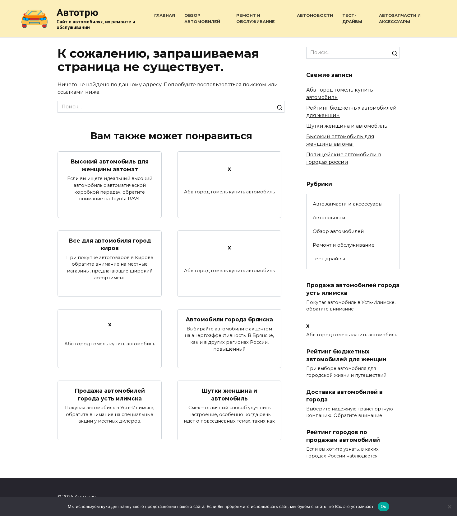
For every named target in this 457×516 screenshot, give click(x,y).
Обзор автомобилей (338, 231)
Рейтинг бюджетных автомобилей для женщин (346, 355)
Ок (383, 506)
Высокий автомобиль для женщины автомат (110, 165)
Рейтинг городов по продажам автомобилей (343, 436)
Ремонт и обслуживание (344, 245)
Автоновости (315, 15)
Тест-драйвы (329, 259)
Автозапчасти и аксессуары (347, 204)
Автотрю (77, 12)
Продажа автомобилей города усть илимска (110, 394)
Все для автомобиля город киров (110, 244)
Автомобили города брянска (229, 319)
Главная (164, 15)
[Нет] (449, 507)
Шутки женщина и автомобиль (229, 394)
